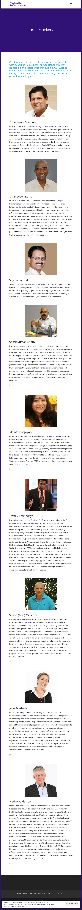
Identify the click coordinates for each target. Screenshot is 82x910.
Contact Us (58, 893)
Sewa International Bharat (52, 284)
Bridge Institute (28, 622)
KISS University (31, 523)
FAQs (49, 893)
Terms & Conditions (37, 893)
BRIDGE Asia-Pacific (45, 619)
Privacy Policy (22, 893)
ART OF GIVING (37, 148)
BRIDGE (26, 715)
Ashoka (43, 364)
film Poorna (63, 216)
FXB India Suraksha (52, 436)
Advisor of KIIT (37, 520)
